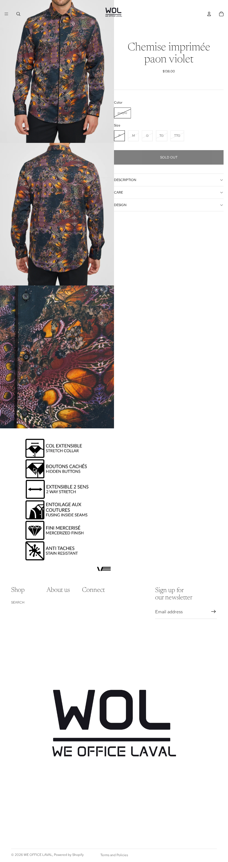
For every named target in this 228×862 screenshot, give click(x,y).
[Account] (209, 14)
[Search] (18, 14)
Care (118, 192)
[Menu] (6, 14)
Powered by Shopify (69, 855)
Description (125, 180)
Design (120, 205)
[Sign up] (213, 611)
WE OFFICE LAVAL (38, 855)
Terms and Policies (114, 855)
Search (17, 602)
